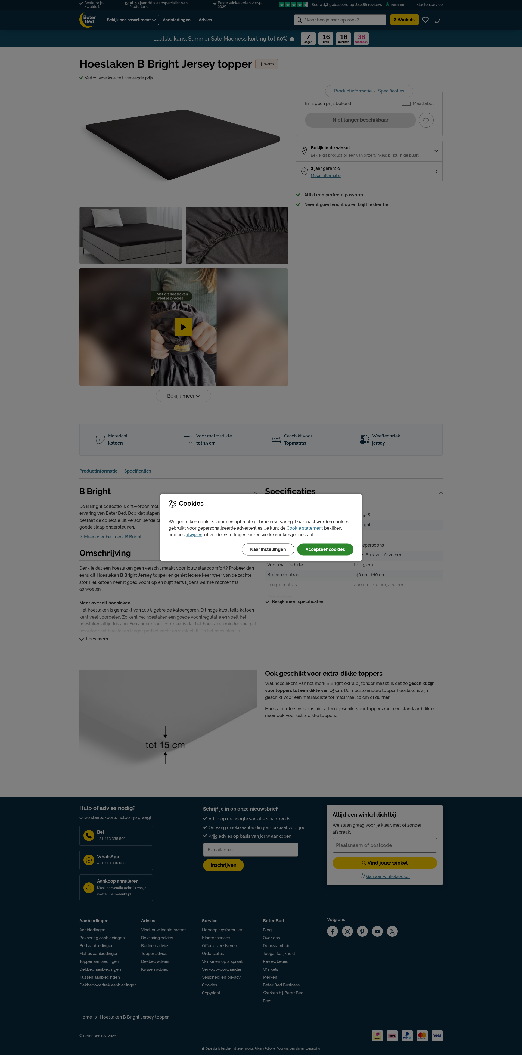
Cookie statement (305, 528)
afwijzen (194, 534)
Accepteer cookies (325, 549)
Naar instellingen (268, 549)
